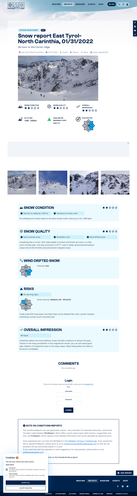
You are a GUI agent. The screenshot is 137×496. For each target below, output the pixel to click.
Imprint (110, 494)
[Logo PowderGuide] (16, 5)
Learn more (10, 464)
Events (91, 4)
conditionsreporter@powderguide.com (80, 444)
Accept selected (25, 488)
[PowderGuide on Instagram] (135, 27)
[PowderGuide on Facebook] (135, 22)
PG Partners (60, 494)
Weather (56, 4)
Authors (72, 494)
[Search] (123, 4)
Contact (48, 494)
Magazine (80, 4)
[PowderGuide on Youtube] (135, 31)
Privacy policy (122, 494)
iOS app (80, 441)
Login (69, 410)
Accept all (26, 483)
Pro (43, 30)
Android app (91, 441)
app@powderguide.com (33, 452)
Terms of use (97, 494)
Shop (101, 4)
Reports (68, 4)
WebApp (72, 441)
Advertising (84, 494)
